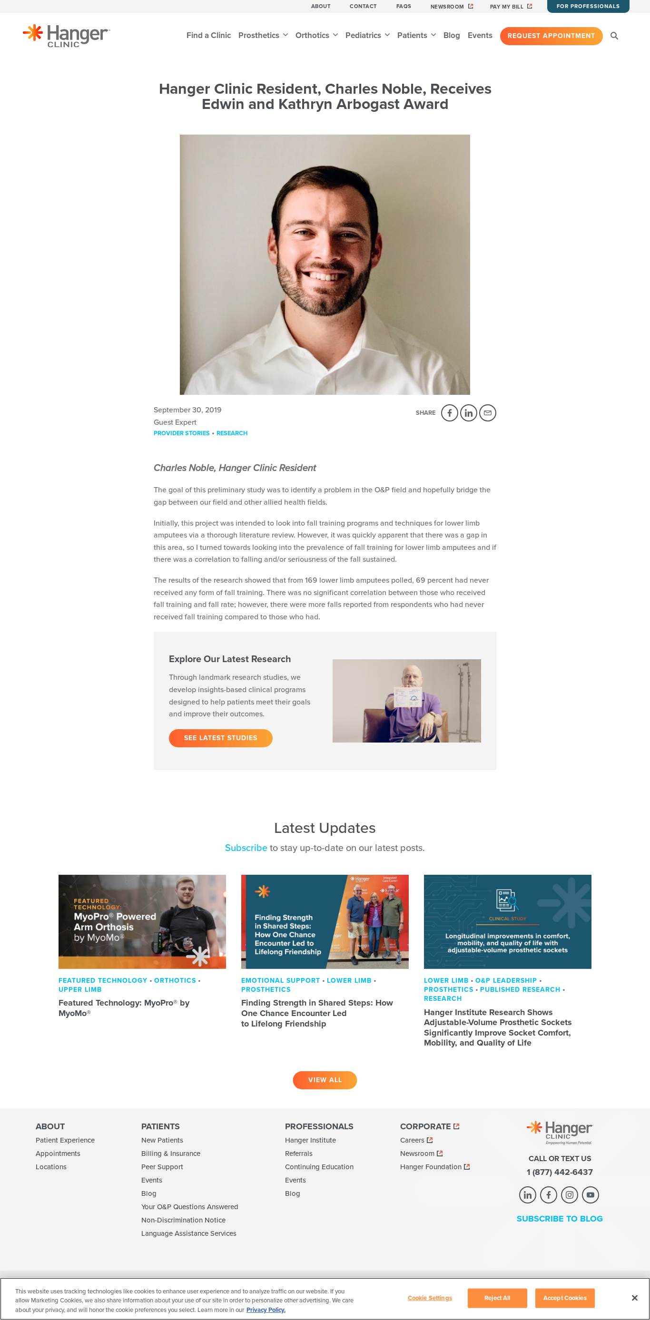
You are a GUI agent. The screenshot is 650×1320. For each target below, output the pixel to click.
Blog (451, 35)
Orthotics (313, 35)
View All (325, 1080)
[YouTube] (590, 1194)
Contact (363, 6)
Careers (412, 1140)
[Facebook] (449, 412)
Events (480, 35)
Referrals (299, 1153)
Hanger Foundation (431, 1167)
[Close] (634, 1297)
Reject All (497, 1297)
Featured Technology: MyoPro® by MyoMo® (124, 1007)
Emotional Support (280, 981)
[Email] (487, 412)
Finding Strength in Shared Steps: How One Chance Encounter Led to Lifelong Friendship (317, 1012)
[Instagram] (569, 1194)
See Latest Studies (220, 738)
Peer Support (162, 1167)
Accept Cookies (565, 1297)
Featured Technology (103, 981)
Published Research (520, 990)
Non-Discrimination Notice (183, 1220)
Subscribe (246, 848)
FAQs (404, 6)
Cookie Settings (430, 1297)
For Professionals (588, 6)
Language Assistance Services (188, 1233)
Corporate (425, 1126)
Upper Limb (80, 990)
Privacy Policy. (266, 1310)
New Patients (162, 1140)
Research (232, 433)
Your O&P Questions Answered (189, 1207)
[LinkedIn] (468, 412)
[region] (325, 1299)
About (321, 6)
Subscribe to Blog (560, 1218)
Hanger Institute (310, 1140)
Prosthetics (259, 35)
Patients (413, 35)
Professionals (319, 1126)
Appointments (58, 1153)
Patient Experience (65, 1140)
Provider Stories (182, 433)
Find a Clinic (209, 35)
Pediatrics (364, 35)
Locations (51, 1167)
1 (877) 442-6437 (560, 1172)
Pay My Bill (507, 7)
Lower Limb (349, 981)
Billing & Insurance (170, 1153)
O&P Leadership (506, 981)
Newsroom (447, 7)
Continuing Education (319, 1167)
